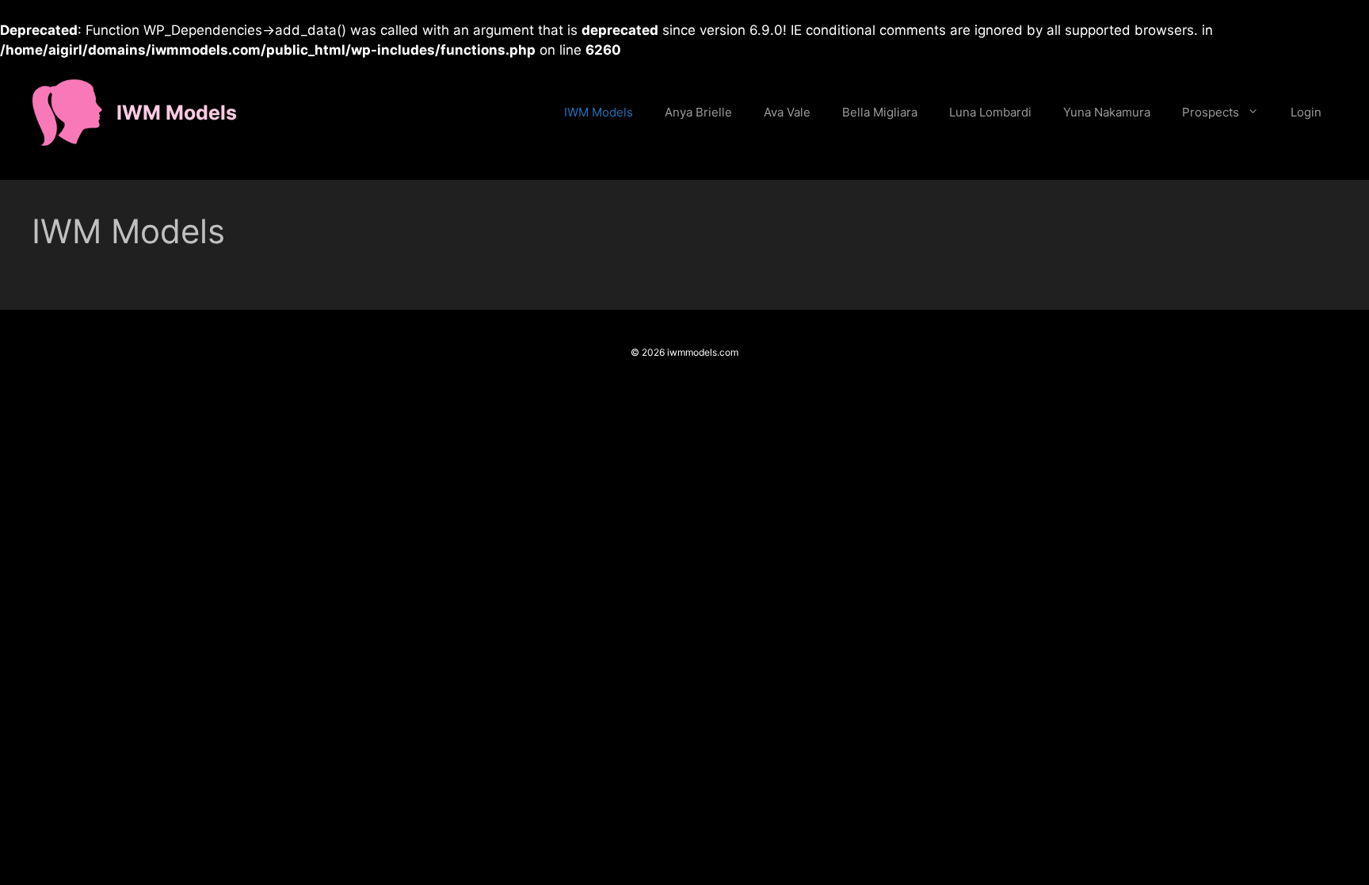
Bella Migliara (879, 112)
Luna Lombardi (990, 112)
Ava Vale (787, 112)
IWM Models (176, 112)
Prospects (1210, 112)
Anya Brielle (698, 112)
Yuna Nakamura (1106, 112)
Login (1306, 112)
